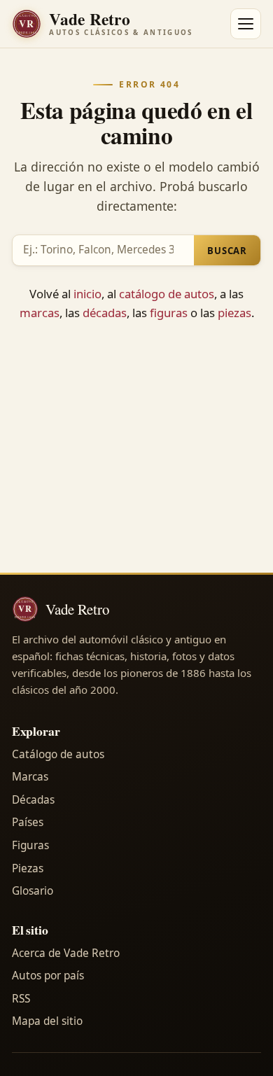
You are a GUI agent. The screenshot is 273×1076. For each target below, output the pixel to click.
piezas (234, 313)
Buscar (227, 250)
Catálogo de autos (58, 754)
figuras (169, 313)
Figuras (30, 845)
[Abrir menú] (245, 23)
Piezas (27, 868)
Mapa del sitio (47, 1021)
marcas (39, 313)
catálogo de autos (166, 294)
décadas (105, 313)
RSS (21, 998)
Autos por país (48, 975)
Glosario (32, 890)
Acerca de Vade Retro (66, 953)
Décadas (33, 799)
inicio (88, 294)
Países (27, 822)
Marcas (30, 776)
